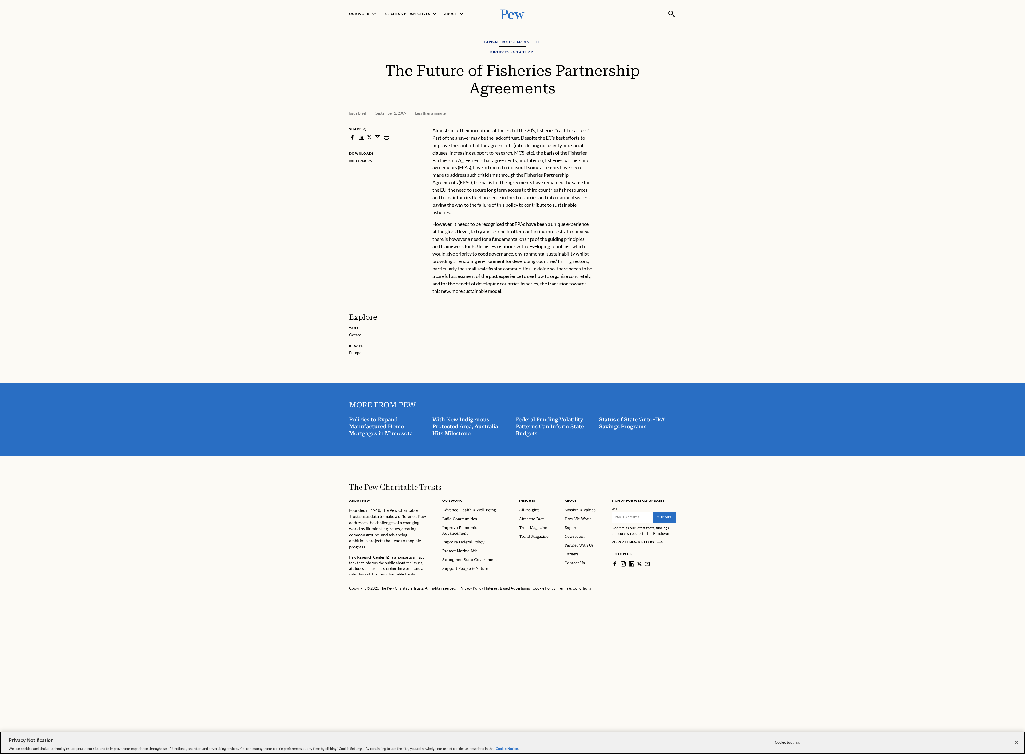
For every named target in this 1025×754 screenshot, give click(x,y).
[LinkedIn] (632, 564)
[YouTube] (647, 564)
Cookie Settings (787, 742)
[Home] (395, 487)
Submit (664, 517)
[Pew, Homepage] (512, 13)
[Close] (1016, 742)
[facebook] (352, 137)
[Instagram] (623, 564)
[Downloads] (672, 123)
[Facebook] (615, 564)
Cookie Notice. (507, 748)
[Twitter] (639, 563)
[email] (377, 137)
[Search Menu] (671, 14)
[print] (386, 137)
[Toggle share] (659, 123)
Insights (527, 500)
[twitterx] (369, 137)
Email (615, 508)
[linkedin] (361, 137)
